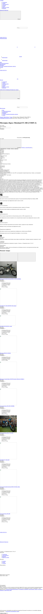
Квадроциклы (2, 64)
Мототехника (4, 57)
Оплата (3, 6)
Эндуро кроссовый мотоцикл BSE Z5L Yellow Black (10, 486)
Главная (1, 117)
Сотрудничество (5, 4)
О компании (4, 2)
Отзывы (3, 3)
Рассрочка (30, 147)
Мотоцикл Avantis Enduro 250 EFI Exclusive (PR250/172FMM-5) (12, 379)
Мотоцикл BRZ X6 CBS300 (5, 353)
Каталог (18, 19)
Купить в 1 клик (25, 147)
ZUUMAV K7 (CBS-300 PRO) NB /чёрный (8, 305)
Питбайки (2, 65)
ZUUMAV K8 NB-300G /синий (6, 326)
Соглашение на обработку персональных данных (28, 589)
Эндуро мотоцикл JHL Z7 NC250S (6, 432)
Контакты (4, 8)
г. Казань (1, 0)
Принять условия (3, 613)
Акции (20, 56)
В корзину (2, 128)
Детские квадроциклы (4, 63)
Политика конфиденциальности (12, 589)
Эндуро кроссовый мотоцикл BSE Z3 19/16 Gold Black (10, 278)
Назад (18, 98)
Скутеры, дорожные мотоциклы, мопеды (8, 66)
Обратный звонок (3, 38)
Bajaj (1, 62)
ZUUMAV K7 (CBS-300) (4, 459)
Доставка (4, 5)
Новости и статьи (5, 7)
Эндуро (1, 67)
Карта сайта (9, 590)
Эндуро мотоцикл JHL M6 (5, 513)
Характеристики (3, 148)
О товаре (8, 148)
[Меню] (0, 68)
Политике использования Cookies (12, 611)
